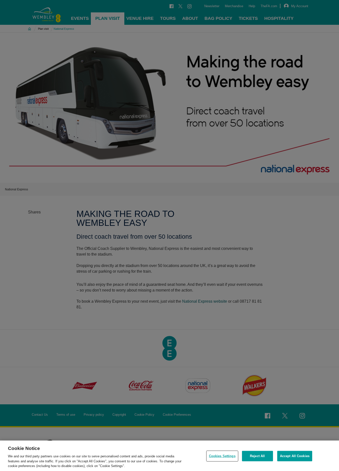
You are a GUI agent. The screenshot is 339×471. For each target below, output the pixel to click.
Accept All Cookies (294, 456)
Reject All (257, 456)
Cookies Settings (222, 456)
